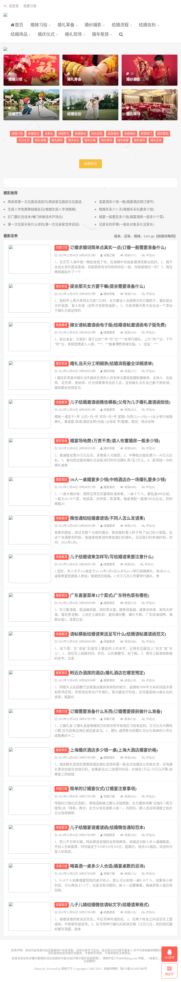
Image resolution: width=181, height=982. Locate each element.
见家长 (49, 133)
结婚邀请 (61, 325)
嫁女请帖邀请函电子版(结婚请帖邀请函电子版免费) (118, 325)
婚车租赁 (100, 34)
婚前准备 (61, 286)
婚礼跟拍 (57, 140)
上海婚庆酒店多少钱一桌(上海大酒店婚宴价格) (114, 750)
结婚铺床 (130, 133)
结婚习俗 (17, 133)
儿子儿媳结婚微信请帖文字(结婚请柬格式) (109, 904)
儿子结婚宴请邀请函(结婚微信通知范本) (107, 827)
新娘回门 (146, 133)
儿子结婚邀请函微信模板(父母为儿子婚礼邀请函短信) (120, 402)
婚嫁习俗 (38, 25)
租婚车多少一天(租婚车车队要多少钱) (126, 209)
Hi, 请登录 (11, 6)
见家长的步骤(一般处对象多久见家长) (126, 224)
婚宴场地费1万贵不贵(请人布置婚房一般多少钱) (115, 441)
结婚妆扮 (147, 25)
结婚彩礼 (64, 133)
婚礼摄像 (40, 140)
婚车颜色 (106, 140)
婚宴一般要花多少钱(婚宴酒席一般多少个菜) (131, 217)
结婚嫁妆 (80, 133)
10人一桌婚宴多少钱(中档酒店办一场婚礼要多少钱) (118, 479)
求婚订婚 (61, 247)
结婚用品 (19, 34)
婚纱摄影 (93, 25)
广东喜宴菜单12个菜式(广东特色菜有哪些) (109, 595)
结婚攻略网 (5, 16)
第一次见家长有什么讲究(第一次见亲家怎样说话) (43, 224)
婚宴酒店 (61, 479)
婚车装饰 (139, 140)
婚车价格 (90, 140)
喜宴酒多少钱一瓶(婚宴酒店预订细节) (126, 202)
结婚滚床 (113, 133)
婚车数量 (123, 140)
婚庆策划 (163, 133)
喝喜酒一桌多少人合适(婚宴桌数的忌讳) (107, 866)
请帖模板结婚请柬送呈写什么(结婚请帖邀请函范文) (118, 634)
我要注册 (30, 6)
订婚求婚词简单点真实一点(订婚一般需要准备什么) (118, 247)
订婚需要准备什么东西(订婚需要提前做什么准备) (116, 711)
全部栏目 (90, 163)
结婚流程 (120, 25)
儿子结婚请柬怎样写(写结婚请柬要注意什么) (111, 557)
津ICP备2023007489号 (133, 968)
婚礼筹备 (66, 25)
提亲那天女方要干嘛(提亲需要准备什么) (107, 286)
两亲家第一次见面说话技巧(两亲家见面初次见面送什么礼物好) (53, 202)
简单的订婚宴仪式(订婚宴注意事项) (103, 788)
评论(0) (150, 255)
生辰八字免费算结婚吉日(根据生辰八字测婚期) (42, 209)
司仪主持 (24, 140)
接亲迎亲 (97, 133)
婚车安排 (156, 140)
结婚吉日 (33, 133)
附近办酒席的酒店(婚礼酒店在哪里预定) (107, 673)
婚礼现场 (73, 34)
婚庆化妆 (73, 140)
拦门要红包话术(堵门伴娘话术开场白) (35, 217)
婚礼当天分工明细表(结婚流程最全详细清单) (111, 363)
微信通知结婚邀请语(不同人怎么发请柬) (107, 518)
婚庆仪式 (46, 34)
